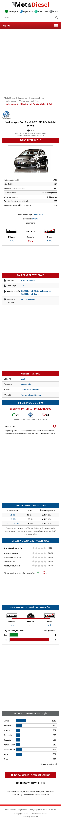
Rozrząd (7, 740)
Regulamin (22, 809)
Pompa (7, 730)
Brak (6, 759)
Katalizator (9, 744)
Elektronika (9, 749)
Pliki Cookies (10, 809)
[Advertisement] (30, 62)
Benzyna (13, 11)
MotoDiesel (9, 98)
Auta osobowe (37, 98)
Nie (5, 639)
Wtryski (7, 725)
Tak (5, 635)
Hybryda (28, 11)
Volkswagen (11, 101)
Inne (6, 754)
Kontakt (53, 809)
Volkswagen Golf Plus (29, 101)
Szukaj (56, 17)
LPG (55, 11)
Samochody (23, 98)
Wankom (34, 816)
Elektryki (43, 11)
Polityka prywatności (38, 809)
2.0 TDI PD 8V (12, 523)
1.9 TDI (13, 515)
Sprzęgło (8, 735)
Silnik (6, 721)
